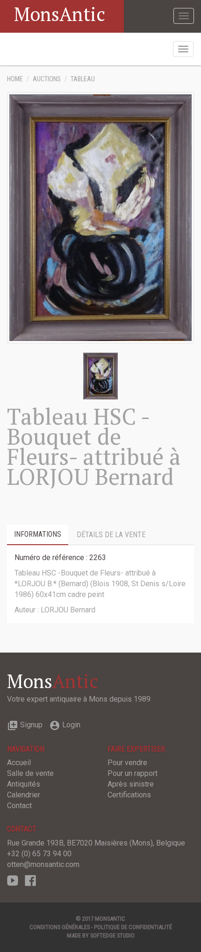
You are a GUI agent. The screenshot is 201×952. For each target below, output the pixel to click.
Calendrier (23, 794)
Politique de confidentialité (133, 927)
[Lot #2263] (100, 375)
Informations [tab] (37, 534)
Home (15, 79)
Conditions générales (59, 927)
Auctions (47, 79)
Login (64, 724)
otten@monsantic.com (43, 864)
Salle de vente (30, 773)
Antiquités (23, 784)
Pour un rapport (133, 773)
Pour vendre (127, 762)
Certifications (129, 794)
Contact (19, 805)
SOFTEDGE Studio (112, 935)
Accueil (19, 762)
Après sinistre (131, 784)
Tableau (83, 79)
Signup (25, 724)
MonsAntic (59, 13)
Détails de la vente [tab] (111, 534)
